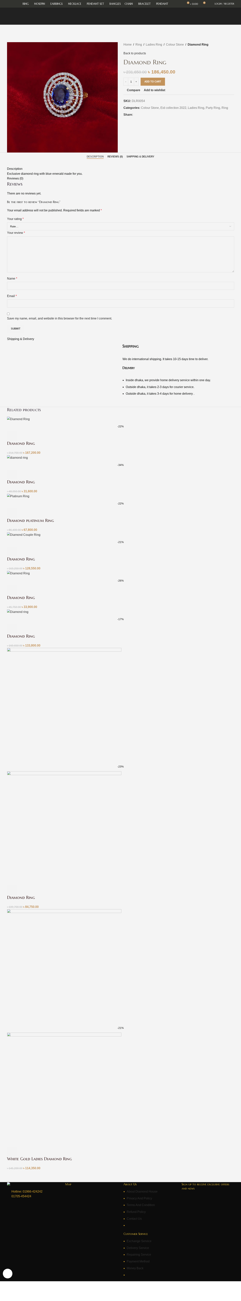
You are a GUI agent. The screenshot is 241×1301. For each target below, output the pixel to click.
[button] (12, 436)
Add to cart (152, 81)
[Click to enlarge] (7, 1273)
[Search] (210, 4)
